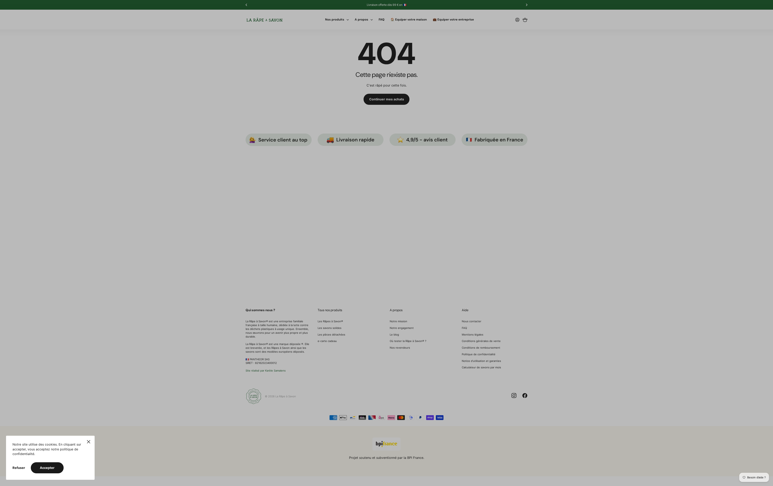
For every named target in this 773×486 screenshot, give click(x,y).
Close (89, 442)
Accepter (47, 468)
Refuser (18, 468)
